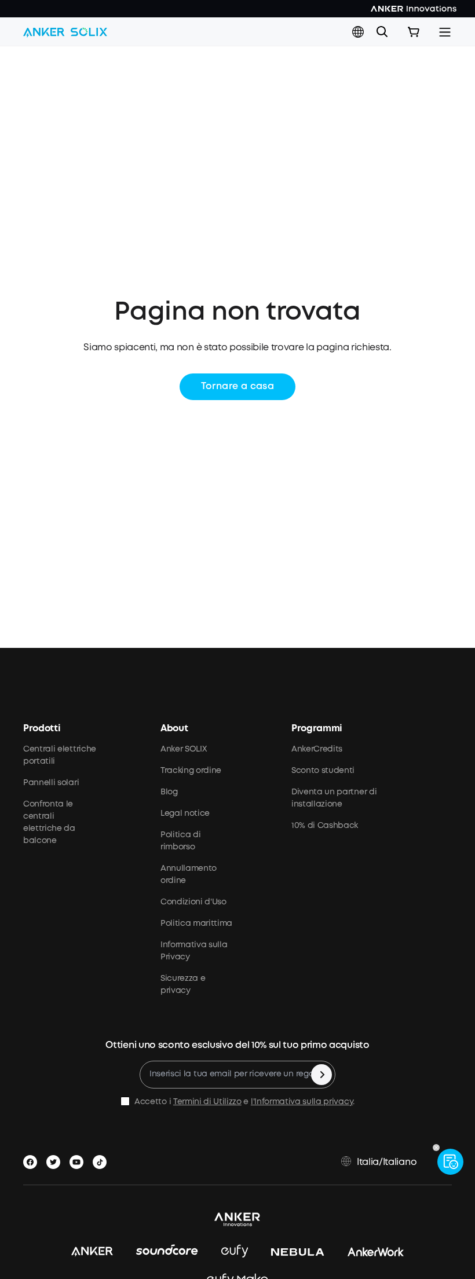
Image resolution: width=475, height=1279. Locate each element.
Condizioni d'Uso (193, 902)
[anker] (92, 1251)
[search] (382, 32)
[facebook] (32, 1159)
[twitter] (55, 1159)
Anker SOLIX (183, 749)
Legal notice (185, 813)
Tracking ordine (190, 770)
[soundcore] (167, 1251)
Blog (169, 792)
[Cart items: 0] (414, 31)
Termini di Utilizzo (207, 1101)
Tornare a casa (238, 386)
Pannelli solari (51, 782)
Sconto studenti (323, 770)
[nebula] (298, 1251)
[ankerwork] (376, 1251)
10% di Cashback (324, 825)
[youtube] (79, 1159)
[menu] (445, 32)
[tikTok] (102, 1159)
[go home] (65, 32)
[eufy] (235, 1251)
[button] (358, 32)
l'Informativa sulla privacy (302, 1101)
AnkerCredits (316, 749)
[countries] (359, 32)
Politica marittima (196, 923)
